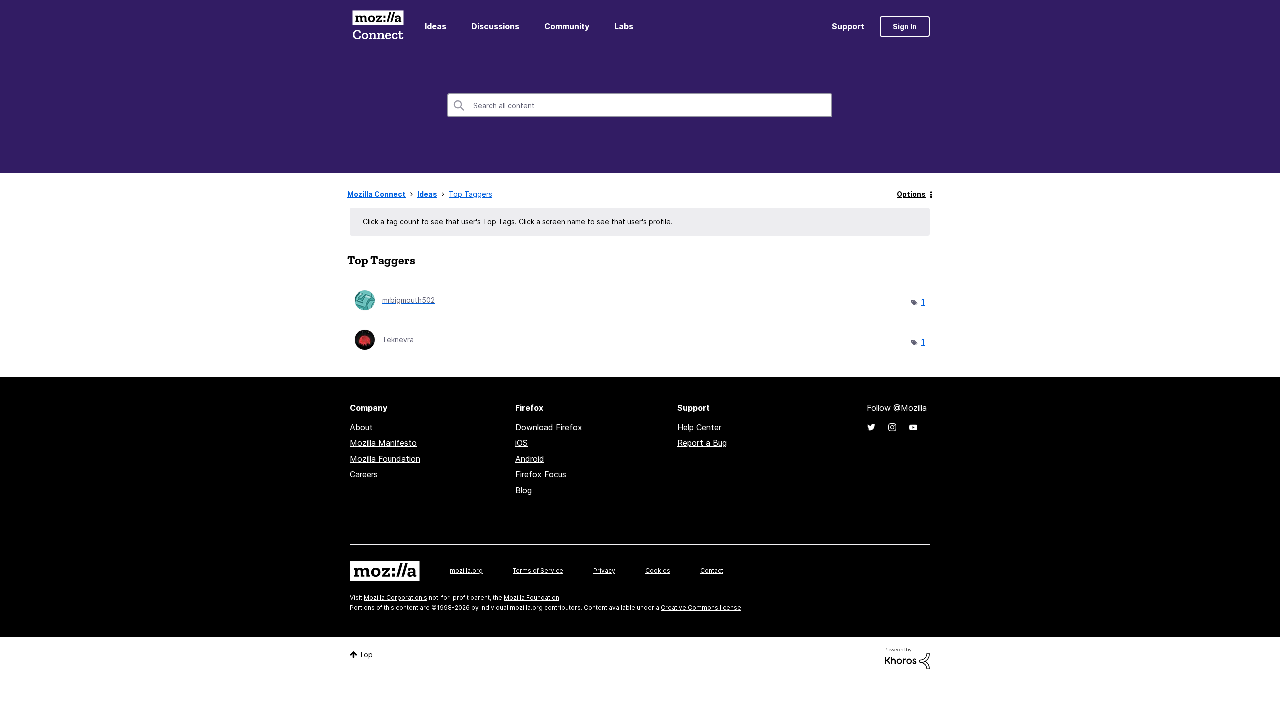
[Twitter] (871, 427)
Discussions (496, 27)
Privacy (605, 570)
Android (530, 459)
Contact (712, 570)
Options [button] (911, 194)
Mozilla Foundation (385, 459)
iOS (522, 443)
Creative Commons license (701, 608)
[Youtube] (913, 427)
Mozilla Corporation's (396, 598)
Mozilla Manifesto (383, 443)
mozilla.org (466, 570)
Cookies (658, 570)
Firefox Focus (541, 475)
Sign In (905, 26)
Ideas (435, 27)
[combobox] (640, 106)
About (361, 427)
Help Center (700, 427)
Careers (364, 475)
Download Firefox (549, 427)
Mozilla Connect (378, 26)
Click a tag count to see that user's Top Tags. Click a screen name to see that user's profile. (518, 222)
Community (567, 27)
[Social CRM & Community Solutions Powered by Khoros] (907, 658)
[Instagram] (892, 427)
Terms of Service (538, 570)
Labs (624, 27)
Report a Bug (702, 443)
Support (848, 27)
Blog (524, 491)
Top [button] (366, 654)
